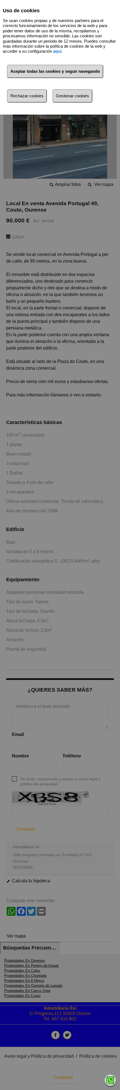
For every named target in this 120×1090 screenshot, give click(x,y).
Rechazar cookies (27, 95)
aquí (57, 51)
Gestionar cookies (72, 95)
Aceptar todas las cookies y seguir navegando (55, 71)
